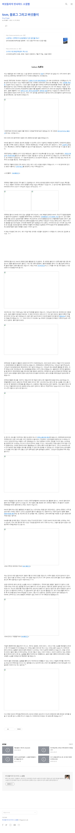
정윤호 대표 (43, 91)
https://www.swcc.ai (12, 48)
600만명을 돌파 (9, 513)
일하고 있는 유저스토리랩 (29, 91)
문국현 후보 (11, 155)
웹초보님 (62, 316)
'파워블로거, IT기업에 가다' (50, 217)
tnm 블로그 (26, 566)
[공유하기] (10, 729)
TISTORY (4, 817)
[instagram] (10, 825)
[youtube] (15, 825)
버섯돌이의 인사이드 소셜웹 (16, 4)
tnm (42, 74)
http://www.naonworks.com (14, 35)
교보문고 (65, 145)
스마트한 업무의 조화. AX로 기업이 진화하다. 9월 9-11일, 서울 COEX (28, 54)
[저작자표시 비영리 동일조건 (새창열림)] (25, 729)
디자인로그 (19, 166)
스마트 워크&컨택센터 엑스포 (17, 51)
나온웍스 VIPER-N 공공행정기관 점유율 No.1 (22, 38)
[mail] (19, 825)
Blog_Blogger (6, 18)
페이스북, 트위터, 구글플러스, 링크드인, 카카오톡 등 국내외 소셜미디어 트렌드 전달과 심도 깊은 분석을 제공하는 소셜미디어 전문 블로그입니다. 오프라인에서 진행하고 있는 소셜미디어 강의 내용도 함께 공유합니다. (34, 779)
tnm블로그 (15, 173)
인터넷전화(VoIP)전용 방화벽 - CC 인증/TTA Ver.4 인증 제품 (26, 41)
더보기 (71, 744)
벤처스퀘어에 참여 (43, 437)
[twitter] (6, 825)
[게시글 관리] (13, 729)
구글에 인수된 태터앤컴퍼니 (37, 80)
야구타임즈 (41, 265)
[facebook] (2, 825)
